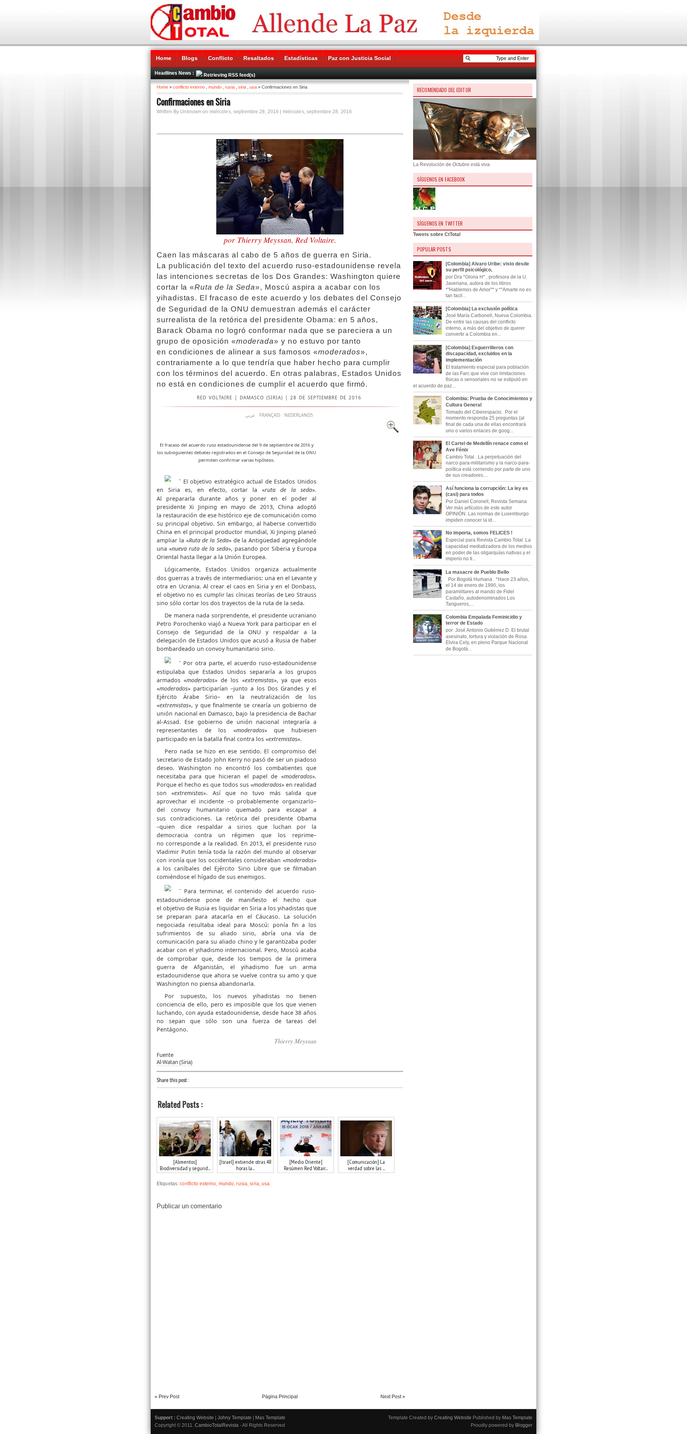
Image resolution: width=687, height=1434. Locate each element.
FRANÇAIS (269, 415)
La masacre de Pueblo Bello (477, 572)
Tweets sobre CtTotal (436, 234)
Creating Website (195, 1417)
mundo (214, 87)
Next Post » (392, 1396)
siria (242, 87)
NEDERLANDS (298, 415)
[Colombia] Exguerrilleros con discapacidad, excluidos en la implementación (479, 354)
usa (253, 87)
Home (163, 58)
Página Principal (280, 1396)
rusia (230, 87)
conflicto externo (189, 87)
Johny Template (234, 1417)
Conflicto (220, 58)
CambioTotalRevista (217, 1425)
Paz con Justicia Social (359, 58)
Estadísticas (301, 58)
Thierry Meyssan (295, 1041)
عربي (250, 415)
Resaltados (258, 58)
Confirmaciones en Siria (193, 101)
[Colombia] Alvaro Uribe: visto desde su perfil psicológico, (487, 267)
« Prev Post (167, 1396)
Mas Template (270, 1417)
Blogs (190, 58)
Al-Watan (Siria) (174, 1062)
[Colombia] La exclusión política (482, 309)
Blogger (523, 1425)
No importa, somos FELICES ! (479, 533)
